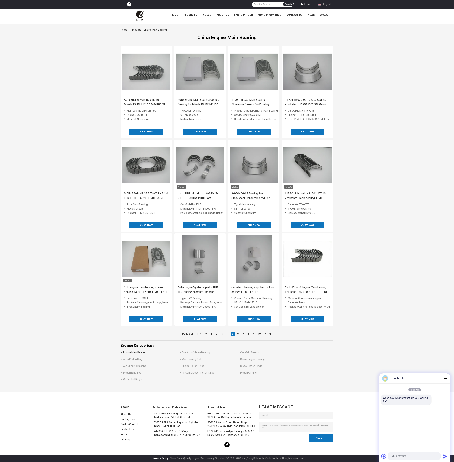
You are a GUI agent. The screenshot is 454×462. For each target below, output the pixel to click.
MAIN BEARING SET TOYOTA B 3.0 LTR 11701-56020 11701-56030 (146, 196)
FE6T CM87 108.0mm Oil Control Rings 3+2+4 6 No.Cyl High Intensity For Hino (229, 415)
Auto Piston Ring (132, 359)
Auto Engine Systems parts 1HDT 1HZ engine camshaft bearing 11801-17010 (199, 290)
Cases (324, 14)
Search (288, 4)
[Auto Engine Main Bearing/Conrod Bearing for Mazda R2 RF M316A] (200, 72)
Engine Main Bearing (134, 352)
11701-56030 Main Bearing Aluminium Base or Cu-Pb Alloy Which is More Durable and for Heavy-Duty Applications (250, 102)
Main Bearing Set (191, 359)
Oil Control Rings (132, 379)
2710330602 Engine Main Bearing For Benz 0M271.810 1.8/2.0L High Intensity (306, 290)
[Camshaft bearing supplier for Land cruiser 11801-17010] (254, 259)
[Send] (445, 456)
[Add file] (383, 456)
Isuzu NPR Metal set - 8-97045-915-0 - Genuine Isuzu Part (198, 196)
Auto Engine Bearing (134, 365)
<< (206, 333)
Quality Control (269, 14)
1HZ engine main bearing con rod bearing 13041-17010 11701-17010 (146, 290)
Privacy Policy (160, 458)
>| (270, 333)
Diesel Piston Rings (251, 365)
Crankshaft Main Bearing (196, 352)
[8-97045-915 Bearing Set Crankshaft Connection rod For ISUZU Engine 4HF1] (254, 165)
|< (201, 333)
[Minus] (445, 378)
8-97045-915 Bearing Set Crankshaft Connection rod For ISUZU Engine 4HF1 (250, 196)
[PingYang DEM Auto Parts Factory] (140, 15)
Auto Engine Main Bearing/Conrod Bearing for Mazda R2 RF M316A (198, 102)
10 (259, 333)
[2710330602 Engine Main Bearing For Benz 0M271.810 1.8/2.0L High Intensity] (307, 259)
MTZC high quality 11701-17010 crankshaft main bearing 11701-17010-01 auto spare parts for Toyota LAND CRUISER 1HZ (305, 196)
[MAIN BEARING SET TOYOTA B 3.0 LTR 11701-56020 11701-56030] (146, 165)
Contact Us (294, 14)
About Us (223, 14)
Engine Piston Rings (193, 365)
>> (264, 333)
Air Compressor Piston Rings (198, 372)
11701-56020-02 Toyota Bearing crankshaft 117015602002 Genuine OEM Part (307, 102)
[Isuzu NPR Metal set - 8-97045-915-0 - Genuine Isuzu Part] (200, 165)
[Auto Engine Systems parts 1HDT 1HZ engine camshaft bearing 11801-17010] (200, 259)
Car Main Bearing (249, 352)
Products (190, 14)
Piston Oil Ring (248, 372)
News (311, 14)
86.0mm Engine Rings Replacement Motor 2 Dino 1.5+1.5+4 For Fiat (174, 415)
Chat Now (305, 4)
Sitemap (126, 439)
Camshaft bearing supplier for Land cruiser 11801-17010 (253, 290)
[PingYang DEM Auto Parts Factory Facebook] (129, 4)
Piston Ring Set (132, 372)
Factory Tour (243, 14)
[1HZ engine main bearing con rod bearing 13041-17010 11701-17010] (146, 259)
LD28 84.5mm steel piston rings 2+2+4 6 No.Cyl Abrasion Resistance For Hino (230, 433)
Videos (206, 14)
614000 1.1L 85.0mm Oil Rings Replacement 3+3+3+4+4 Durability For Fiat (177, 433)
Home (174, 14)
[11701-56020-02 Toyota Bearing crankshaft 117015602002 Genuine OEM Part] (307, 72)
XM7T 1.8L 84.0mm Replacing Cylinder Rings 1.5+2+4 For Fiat (176, 424)
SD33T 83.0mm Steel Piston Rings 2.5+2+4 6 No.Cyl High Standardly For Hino (231, 424)
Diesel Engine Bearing (252, 359)
